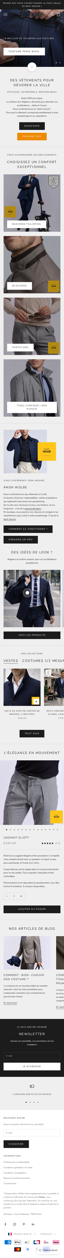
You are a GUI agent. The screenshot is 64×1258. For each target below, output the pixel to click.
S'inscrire (16, 1144)
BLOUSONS (19, 285)
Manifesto (32, 126)
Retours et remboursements (17, 1178)
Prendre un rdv (21, 539)
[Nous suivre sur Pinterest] (24, 1224)
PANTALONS (20, 347)
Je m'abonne (32, 1066)
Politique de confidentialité (16, 1162)
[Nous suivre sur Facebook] (5, 1224)
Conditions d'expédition (15, 1172)
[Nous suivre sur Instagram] (14, 1224)
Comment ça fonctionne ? (28, 529)
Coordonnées (10, 1183)
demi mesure (10, 519)
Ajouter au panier (32, 909)
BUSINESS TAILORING (26, 224)
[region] (32, 38)
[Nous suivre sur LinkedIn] (33, 1224)
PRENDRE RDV (32, 136)
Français (46, 1234)
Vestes (11, 661)
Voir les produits (32, 635)
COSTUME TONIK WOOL (24, 51)
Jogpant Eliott (16, 837)
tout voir (32, 733)
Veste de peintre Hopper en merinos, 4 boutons (22, 713)
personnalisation (33, 508)
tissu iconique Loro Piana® (32, 407)
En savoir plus (10, 1002)
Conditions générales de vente (18, 1167)
